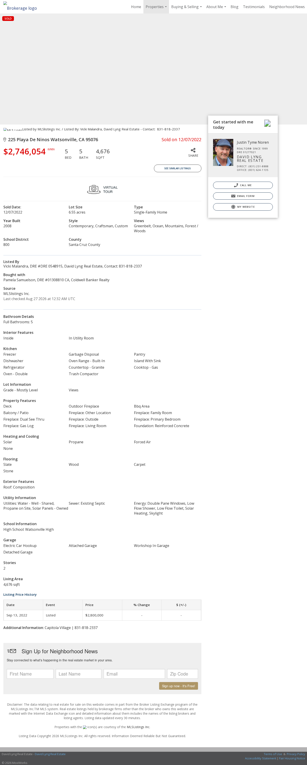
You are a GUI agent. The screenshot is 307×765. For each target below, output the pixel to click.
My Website (245, 206)
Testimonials (254, 6)
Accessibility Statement (260, 758)
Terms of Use (273, 754)
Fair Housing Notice (292, 758)
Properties (157, 8)
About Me (216, 8)
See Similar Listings (177, 168)
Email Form (245, 196)
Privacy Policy (296, 754)
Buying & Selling (187, 8)
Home (136, 6)
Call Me (245, 185)
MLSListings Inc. (138, 727)
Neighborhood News (287, 6)
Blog (234, 6)
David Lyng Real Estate (50, 754)
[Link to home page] (22, 6)
